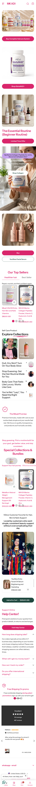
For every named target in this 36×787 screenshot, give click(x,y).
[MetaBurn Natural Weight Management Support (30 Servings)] (9, 479)
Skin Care (8, 356)
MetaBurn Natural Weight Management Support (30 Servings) (8, 497)
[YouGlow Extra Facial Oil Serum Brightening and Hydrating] (6, 584)
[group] (16, 584)
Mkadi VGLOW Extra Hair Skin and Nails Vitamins (9, 310)
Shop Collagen (18, 173)
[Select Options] (31, 302)
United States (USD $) (18, 773)
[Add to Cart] (14, 302)
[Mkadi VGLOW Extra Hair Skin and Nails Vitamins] (9, 295)
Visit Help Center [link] (18, 628)
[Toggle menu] (3, 3)
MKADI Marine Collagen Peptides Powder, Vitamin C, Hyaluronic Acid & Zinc (26, 313)
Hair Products (24, 355)
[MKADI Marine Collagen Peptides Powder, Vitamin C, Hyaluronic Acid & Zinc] (26, 295)
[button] (13, 321)
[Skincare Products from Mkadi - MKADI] (9, 348)
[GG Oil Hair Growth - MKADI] (26, 348)
